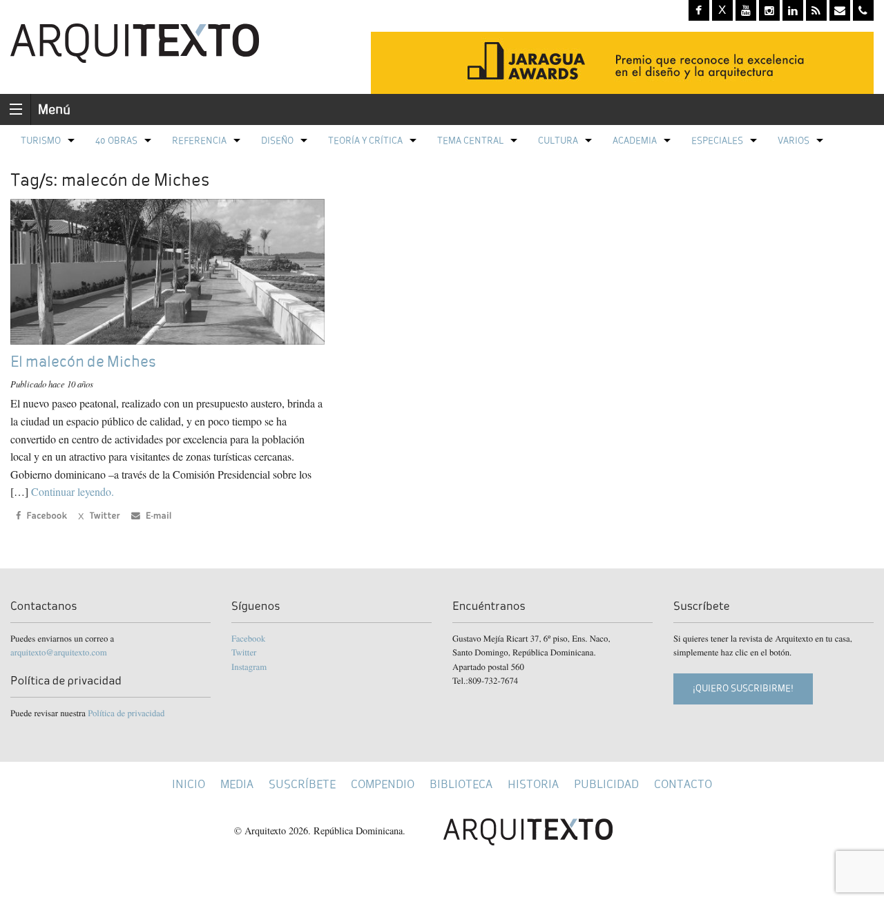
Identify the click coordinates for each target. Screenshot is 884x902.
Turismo (41, 140)
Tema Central (470, 140)
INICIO (188, 784)
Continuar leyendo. (72, 491)
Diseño (277, 140)
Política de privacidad (126, 713)
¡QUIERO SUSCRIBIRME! (743, 688)
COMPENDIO (382, 784)
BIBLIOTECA (461, 784)
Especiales (717, 140)
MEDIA (236, 784)
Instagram (249, 666)
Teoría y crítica (365, 140)
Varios (793, 140)
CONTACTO (683, 784)
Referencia (199, 140)
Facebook (248, 638)
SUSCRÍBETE (302, 784)
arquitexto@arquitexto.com (58, 652)
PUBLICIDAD (606, 784)
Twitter (243, 652)
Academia (635, 140)
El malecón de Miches (82, 361)
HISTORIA (533, 784)
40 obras (116, 140)
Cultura (558, 140)
